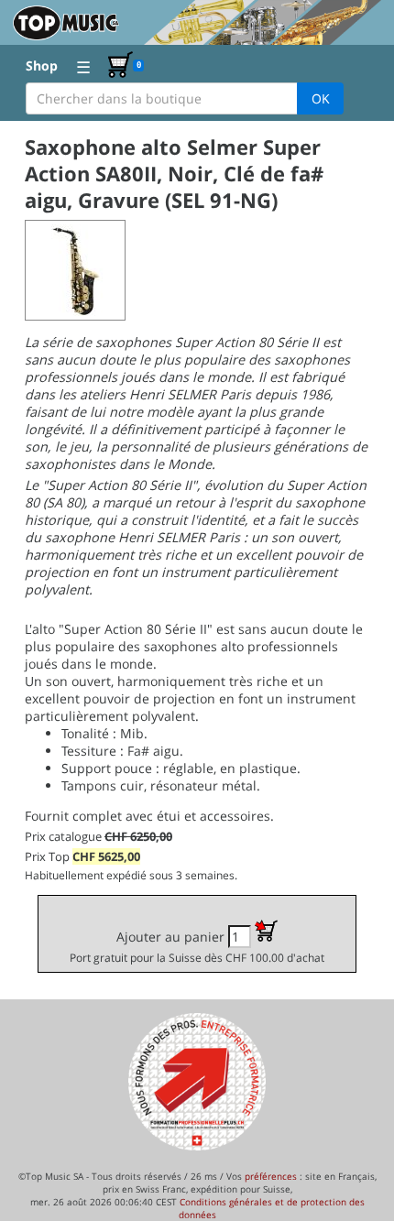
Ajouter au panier (197, 946)
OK (321, 98)
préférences (271, 1176)
